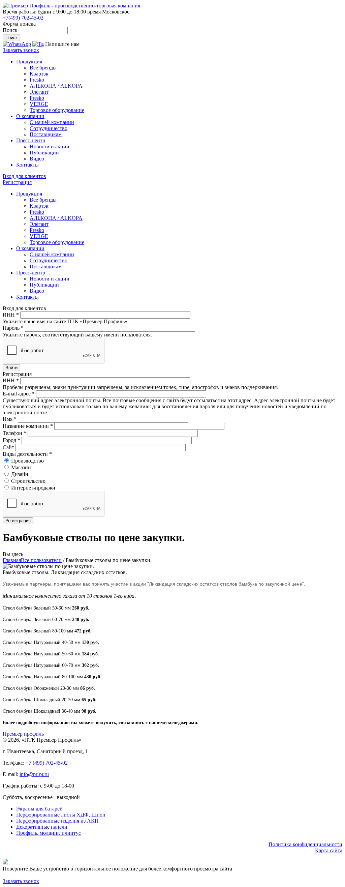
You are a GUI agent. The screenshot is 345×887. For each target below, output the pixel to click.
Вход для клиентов (24, 176)
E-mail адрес (19, 393)
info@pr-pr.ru (34, 774)
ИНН (11, 315)
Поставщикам (46, 134)
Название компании (28, 426)
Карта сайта (328, 850)
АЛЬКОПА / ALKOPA (56, 86)
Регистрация (17, 182)
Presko (37, 80)
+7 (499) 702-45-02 (47, 763)
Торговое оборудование (57, 110)
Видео (37, 158)
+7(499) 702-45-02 (23, 18)
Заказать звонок (21, 50)
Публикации (44, 152)
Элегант (39, 92)
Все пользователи (41, 560)
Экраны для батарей (39, 808)
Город (11, 440)
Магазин (21, 467)
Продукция (29, 61)
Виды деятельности (27, 454)
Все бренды (43, 67)
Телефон (14, 433)
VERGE (39, 104)
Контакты (27, 165)
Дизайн (19, 474)
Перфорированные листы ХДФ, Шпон (60, 815)
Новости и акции (49, 146)
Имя (10, 419)
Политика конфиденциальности (305, 844)
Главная (12, 560)
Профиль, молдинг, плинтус (48, 833)
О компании (30, 116)
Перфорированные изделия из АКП (57, 821)
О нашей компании (52, 122)
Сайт (9, 447)
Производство (27, 461)
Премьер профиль (23, 734)
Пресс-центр (30, 140)
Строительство (28, 481)
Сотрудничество (48, 128)
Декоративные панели (41, 827)
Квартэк (39, 74)
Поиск (11, 30)
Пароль (13, 328)
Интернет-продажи (33, 488)
